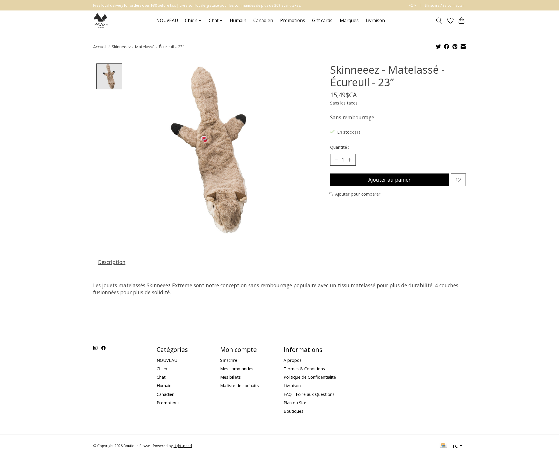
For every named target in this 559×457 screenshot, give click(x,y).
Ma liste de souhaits (239, 385)
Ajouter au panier (389, 179)
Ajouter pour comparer (358, 194)
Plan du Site (295, 402)
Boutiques (293, 411)
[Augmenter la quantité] (349, 160)
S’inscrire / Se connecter (444, 5)
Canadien (263, 20)
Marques (349, 20)
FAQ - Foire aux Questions (309, 394)
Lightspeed (183, 445)
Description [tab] (111, 261)
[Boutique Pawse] (101, 21)
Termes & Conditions (304, 368)
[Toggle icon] (439, 20)
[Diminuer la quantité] (336, 160)
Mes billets (230, 377)
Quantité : (339, 147)
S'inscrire (228, 360)
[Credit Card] (443, 446)
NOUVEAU (167, 20)
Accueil (99, 46)
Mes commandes (236, 368)
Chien (162, 368)
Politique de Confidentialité (310, 377)
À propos (293, 360)
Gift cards (322, 20)
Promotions (292, 20)
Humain (238, 20)
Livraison (375, 20)
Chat (161, 377)
